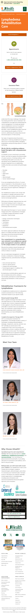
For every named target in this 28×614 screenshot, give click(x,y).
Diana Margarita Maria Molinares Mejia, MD (13, 370)
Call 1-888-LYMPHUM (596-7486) (14, 513)
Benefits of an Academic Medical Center (20, 581)
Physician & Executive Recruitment (5, 583)
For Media (17, 592)
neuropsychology (6, 457)
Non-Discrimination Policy (14, 609)
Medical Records (18, 559)
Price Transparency (19, 571)
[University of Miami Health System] (7, 9)
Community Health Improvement (19, 590)
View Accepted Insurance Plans (14, 96)
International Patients (19, 564)
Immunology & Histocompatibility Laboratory (5, 590)
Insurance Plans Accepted (6, 561)
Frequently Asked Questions (19, 557)
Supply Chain (18, 602)
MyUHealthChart (4, 563)
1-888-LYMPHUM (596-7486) (14, 60)
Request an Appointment (14, 516)
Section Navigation (13, 34)
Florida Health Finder (19, 573)
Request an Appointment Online (14, 67)
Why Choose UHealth (19, 578)
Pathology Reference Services (5, 599)
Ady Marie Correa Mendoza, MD (10, 402)
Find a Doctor (4, 557)
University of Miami (19, 596)
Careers (17, 598)
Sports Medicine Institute (6, 596)
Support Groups (18, 569)
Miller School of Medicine (20, 594)
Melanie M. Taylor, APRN (9, 436)
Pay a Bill (3, 559)
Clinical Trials (18, 562)
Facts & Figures (18, 587)
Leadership (17, 585)
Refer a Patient (4, 580)
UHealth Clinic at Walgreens (18, 567)
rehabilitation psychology (17, 455)
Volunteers (17, 600)
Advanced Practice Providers (5, 586)
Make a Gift (3, 565)
